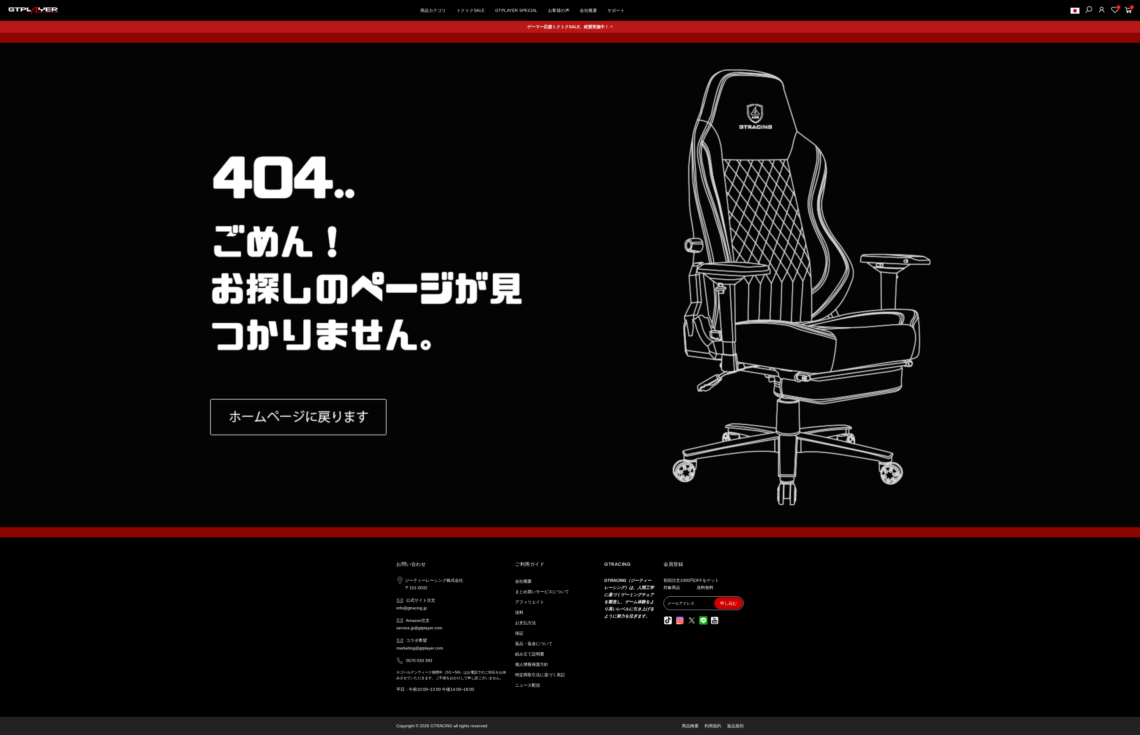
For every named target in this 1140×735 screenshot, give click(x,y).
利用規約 (712, 725)
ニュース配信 (527, 685)
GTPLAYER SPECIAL (516, 10)
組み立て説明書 (529, 654)
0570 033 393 (419, 660)
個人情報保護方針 (531, 664)
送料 (519, 612)
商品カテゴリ (433, 10)
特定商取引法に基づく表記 (540, 674)
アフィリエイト (529, 602)
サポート (616, 10)
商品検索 (690, 725)
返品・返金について (533, 643)
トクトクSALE (471, 10)
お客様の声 (559, 10)
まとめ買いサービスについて (542, 591)
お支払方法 (525, 622)
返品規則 (735, 725)
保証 (519, 633)
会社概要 (588, 10)
